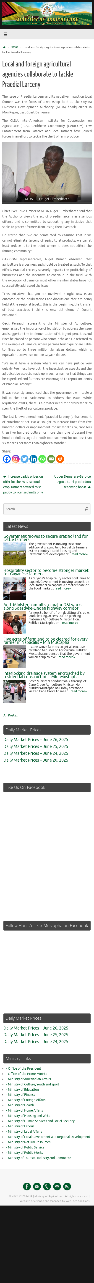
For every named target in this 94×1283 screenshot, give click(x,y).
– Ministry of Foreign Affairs (25, 1100)
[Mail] (57, 1186)
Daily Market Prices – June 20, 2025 (35, 760)
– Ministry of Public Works (24, 1153)
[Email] (51, 459)
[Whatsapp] (42, 459)
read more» (79, 554)
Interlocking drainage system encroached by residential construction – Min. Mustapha (44, 675)
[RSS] (67, 1186)
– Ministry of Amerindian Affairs (28, 1079)
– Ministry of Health (20, 1105)
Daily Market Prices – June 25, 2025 (35, 746)
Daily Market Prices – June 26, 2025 (35, 739)
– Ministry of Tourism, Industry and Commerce (38, 1158)
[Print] (60, 459)
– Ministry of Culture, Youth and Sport (32, 1084)
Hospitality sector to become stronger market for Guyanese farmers (46, 572)
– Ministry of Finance (21, 1095)
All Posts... (10, 715)
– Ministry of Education (22, 1090)
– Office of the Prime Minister (27, 1074)
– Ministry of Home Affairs (24, 1110)
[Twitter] (25, 459)
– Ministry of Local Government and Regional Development (48, 1137)
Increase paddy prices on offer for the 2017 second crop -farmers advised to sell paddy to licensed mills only (23, 484)
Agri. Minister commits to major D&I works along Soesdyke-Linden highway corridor (42, 606)
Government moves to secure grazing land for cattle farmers (45, 538)
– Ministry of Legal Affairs (24, 1132)
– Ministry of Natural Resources (28, 1142)
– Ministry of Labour (20, 1126)
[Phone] (47, 1186)
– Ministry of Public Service (25, 1147)
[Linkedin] (33, 459)
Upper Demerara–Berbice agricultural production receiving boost (72, 482)
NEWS (14, 47)
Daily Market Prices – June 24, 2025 (35, 753)
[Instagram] (16, 459)
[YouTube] (37, 1186)
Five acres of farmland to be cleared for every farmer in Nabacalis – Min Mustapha (45, 641)
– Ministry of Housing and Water (29, 1116)
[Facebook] (7, 459)
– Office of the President (23, 1069)
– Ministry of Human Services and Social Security (40, 1121)
